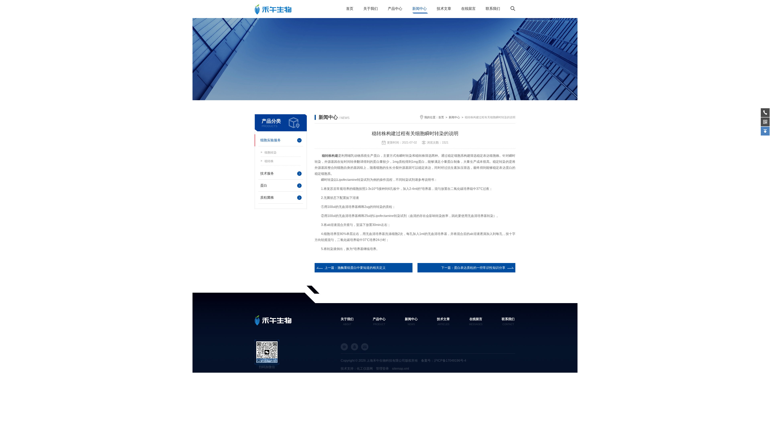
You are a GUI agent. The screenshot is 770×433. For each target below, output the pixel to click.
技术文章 (444, 9)
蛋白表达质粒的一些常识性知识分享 (479, 267)
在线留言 (468, 9)
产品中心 (395, 9)
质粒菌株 (267, 197)
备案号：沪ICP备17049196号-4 (443, 360)
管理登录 (382, 368)
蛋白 (263, 185)
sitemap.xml (400, 368)
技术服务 (267, 173)
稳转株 (269, 161)
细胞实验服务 (270, 140)
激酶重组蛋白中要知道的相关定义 (361, 267)
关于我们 (370, 9)
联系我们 (493, 9)
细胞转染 (270, 152)
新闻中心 (419, 9)
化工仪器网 (365, 368)
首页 (349, 9)
